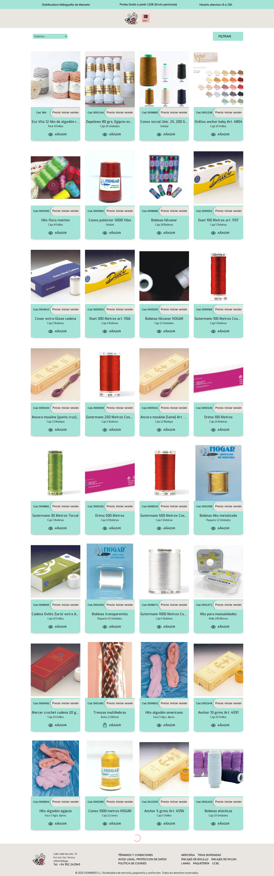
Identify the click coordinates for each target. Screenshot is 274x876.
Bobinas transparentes (110, 614)
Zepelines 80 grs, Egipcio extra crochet (117, 122)
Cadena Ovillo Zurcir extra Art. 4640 (60, 614)
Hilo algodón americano (164, 712)
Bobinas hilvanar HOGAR (164, 318)
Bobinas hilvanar (164, 220)
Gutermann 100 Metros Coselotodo (223, 318)
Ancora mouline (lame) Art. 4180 (165, 417)
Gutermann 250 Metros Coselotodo (114, 417)
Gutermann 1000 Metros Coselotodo (169, 614)
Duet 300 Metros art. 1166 (109, 318)
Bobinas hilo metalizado (218, 515)
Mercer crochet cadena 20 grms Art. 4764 (65, 712)
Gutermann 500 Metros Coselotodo (168, 515)
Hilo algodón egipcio (56, 811)
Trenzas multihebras (109, 712)
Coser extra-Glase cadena (55, 318)
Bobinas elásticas (218, 811)
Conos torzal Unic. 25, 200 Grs (164, 122)
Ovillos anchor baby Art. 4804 (218, 122)
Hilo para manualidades (218, 614)
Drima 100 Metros (218, 417)
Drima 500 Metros (109, 515)
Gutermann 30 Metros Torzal (55, 515)
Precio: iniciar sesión (65, 112)
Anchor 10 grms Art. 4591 (218, 712)
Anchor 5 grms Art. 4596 (164, 811)
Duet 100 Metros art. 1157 (218, 220)
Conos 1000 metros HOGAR (109, 811)
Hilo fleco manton (55, 220)
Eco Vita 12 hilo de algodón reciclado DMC (65, 122)
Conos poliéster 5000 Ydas (110, 220)
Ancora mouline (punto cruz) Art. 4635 (62, 417)
